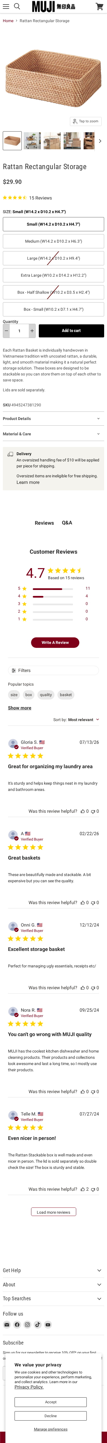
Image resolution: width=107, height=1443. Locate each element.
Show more (19, 708)
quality (46, 694)
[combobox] (76, 719)
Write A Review (55, 642)
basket (66, 694)
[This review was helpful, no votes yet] (83, 811)
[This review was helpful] (83, 1189)
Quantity (10, 321)
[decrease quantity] (6, 331)
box (28, 694)
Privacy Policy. (29, 1387)
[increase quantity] (32, 331)
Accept (50, 1402)
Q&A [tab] (67, 523)
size (14, 694)
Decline (51, 1416)
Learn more (28, 482)
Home (8, 20)
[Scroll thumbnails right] (99, 141)
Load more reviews (53, 1212)
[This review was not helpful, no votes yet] (93, 811)
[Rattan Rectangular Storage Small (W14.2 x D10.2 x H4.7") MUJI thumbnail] (12, 141)
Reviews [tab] (44, 523)
